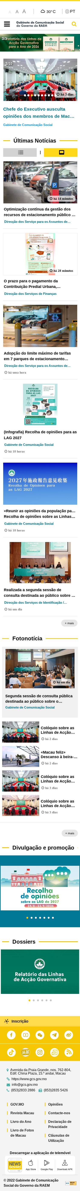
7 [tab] (53, 918)
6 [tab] (49, 918)
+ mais (69, 623)
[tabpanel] (40, 888)
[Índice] (6, 24)
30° (51, 11)
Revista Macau (22, 1113)
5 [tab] (44, 918)
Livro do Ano (20, 1121)
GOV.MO (17, 1104)
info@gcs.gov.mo (25, 1084)
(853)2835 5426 (56, 1090)
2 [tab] (31, 918)
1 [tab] (27, 918)
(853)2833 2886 (23, 1090)
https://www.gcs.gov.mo (29, 1079)
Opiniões (55, 1104)
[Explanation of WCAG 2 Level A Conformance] (70, 1183)
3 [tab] (36, 918)
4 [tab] (40, 918)
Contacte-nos (59, 1113)
